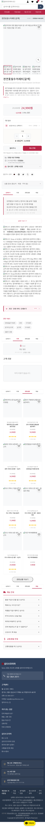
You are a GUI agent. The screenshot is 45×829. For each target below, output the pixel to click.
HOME (29, 18)
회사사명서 (5, 751)
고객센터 (5, 685)
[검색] (40, 6)
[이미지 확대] (38, 60)
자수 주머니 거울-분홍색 (12, 513)
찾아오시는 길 (6, 702)
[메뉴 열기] (41, 1)
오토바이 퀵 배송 (11, 632)
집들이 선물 (8, 332)
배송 (37, 192)
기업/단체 (38, 12)
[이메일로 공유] (32, 174)
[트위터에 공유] (23, 174)
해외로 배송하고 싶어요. (13, 621)
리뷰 (17, 192)
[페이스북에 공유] (19, 174)
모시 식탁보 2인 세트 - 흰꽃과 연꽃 (32, 514)
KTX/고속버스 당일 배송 (13, 616)
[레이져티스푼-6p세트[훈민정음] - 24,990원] (12, 408)
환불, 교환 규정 (6, 717)
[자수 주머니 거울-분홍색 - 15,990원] (12, 496)
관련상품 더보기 (23, 579)
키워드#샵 (17, 12)
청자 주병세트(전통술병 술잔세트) (32, 425)
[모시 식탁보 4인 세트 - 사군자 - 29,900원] (12, 541)
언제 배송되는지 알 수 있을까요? (16, 627)
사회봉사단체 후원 (7, 748)
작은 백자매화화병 (32, 557)
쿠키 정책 (40, 792)
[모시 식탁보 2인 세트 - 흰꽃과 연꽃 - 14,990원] (32, 496)
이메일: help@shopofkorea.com (13, 699)
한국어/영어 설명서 (8, 745)
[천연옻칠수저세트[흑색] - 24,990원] (32, 452)
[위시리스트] (39, 27)
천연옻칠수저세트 (10, 323)
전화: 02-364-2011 (8, 695)
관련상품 (27, 192)
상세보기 (8, 192)
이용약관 (14, 792)
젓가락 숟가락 (9, 327)
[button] (32, 1)
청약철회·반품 (23, 792)
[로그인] (27, 1)
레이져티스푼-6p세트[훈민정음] (12, 425)
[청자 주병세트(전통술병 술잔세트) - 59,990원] (32, 408)
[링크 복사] (28, 174)
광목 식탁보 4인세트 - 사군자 (12, 469)
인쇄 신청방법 (6, 727)
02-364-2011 (13, 676)
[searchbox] (20, 6)
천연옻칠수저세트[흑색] (32, 469)
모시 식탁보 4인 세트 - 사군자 (12, 557)
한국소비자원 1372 (12, 813)
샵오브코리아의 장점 (8, 741)
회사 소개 (5, 738)
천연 (20, 323)
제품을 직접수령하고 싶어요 (14, 610)
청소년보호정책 (32, 792)
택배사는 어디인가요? (12, 605)
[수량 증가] (28, 136)
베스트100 (27, 12)
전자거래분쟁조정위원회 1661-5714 (27, 813)
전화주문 (4, 723)
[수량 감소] (16, 136)
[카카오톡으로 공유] (14, 174)
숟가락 (19, 327)
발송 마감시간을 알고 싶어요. (15, 600)
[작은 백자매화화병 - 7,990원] (32, 541)
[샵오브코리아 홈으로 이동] (8, 1)
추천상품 (7, 12)
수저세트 (28, 323)
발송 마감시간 (6, 720)
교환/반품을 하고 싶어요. (13, 646)
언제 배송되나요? (7, 713)
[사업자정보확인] (27, 800)
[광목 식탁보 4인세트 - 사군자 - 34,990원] (12, 452)
